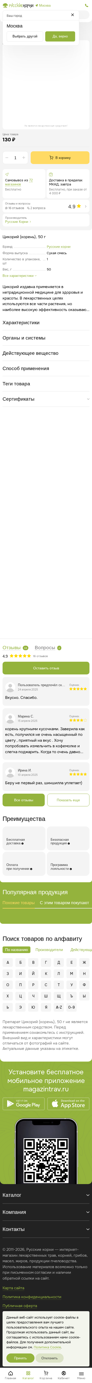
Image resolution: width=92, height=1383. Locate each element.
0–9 (71, 1007)
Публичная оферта (20, 1305)
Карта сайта (13, 1288)
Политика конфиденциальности (32, 1296)
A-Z (59, 1007)
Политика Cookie (47, 1347)
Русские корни (59, 247)
